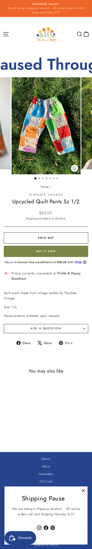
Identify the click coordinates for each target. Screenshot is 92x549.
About (46, 466)
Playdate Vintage (46, 195)
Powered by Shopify (46, 545)
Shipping (31, 218)
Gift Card (46, 481)
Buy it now (46, 251)
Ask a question (46, 328)
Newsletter (46, 474)
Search (45, 458)
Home (45, 187)
